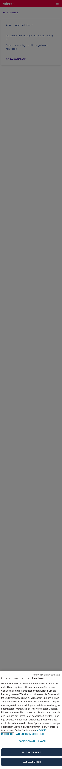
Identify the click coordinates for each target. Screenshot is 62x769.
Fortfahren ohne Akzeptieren (46, 675)
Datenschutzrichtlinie (29, 734)
